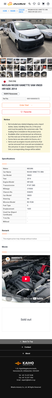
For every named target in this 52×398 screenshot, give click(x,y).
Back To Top (28, 342)
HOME (5, 11)
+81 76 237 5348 (27, 375)
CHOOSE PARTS (22, 11)
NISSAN (12, 11)
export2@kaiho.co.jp (28, 380)
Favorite (27, 112)
